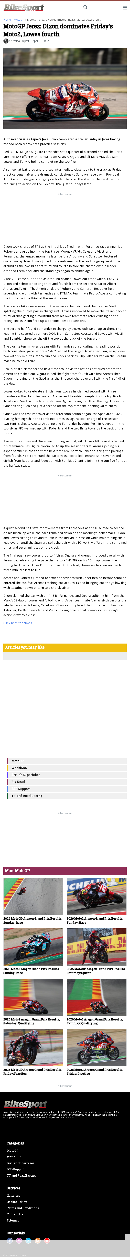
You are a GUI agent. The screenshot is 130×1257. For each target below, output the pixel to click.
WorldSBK (19, 768)
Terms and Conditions (23, 1208)
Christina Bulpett (19, 41)
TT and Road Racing (27, 796)
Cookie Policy (17, 1202)
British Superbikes (26, 775)
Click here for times (17, 623)
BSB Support (21, 789)
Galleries (13, 1195)
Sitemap (13, 1220)
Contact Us (15, 1214)
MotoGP (19, 19)
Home (7, 19)
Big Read (18, 782)
